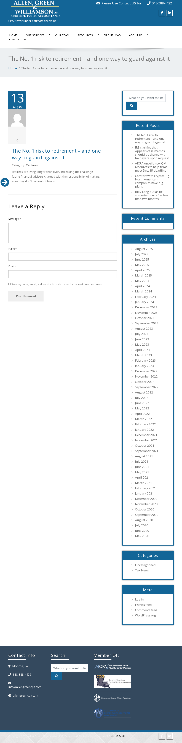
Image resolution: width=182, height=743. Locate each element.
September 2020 (146, 514)
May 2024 (142, 281)
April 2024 (142, 286)
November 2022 (146, 376)
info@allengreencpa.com (24, 687)
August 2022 (144, 392)
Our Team (62, 35)
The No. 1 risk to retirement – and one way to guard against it (56, 154)
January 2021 (144, 493)
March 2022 (143, 419)
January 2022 (144, 429)
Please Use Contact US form (122, 3)
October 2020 (144, 509)
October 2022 (144, 382)
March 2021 (143, 483)
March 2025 (143, 275)
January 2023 (144, 366)
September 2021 (146, 451)
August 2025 (144, 249)
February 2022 (145, 424)
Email (12, 266)
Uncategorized (145, 565)
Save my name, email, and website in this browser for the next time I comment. (57, 284)
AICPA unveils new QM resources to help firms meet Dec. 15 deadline (151, 167)
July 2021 (141, 461)
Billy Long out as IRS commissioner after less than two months (151, 195)
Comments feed (146, 610)
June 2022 (142, 403)
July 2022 (141, 398)
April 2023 (142, 350)
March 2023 (143, 355)
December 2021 (146, 435)
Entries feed (143, 605)
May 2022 (142, 408)
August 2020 (144, 520)
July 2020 (141, 525)
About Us (135, 35)
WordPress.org (145, 615)
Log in (139, 599)
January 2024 (144, 302)
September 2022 (146, 387)
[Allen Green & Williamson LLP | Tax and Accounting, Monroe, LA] (35, 8)
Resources (85, 35)
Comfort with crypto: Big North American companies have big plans (152, 181)
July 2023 (141, 334)
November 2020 (146, 504)
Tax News (32, 165)
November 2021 (146, 440)
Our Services (35, 35)
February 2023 (145, 360)
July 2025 (141, 254)
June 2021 (142, 467)
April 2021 (142, 477)
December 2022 (146, 371)
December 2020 (146, 499)
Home (13, 35)
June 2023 (142, 339)
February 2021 (145, 488)
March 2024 (143, 291)
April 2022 (142, 413)
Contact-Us (17, 39)
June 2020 (142, 530)
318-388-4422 (162, 3)
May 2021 (142, 472)
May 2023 (142, 344)
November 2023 (146, 312)
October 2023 (144, 318)
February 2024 (145, 296)
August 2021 (144, 456)
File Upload (112, 35)
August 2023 (144, 328)
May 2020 (142, 536)
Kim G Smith (118, 736)
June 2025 (142, 259)
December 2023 (146, 307)
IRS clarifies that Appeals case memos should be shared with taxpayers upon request (152, 153)
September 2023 (146, 323)
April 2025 (142, 270)
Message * (14, 218)
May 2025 (142, 265)
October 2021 (144, 445)
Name (12, 248)
